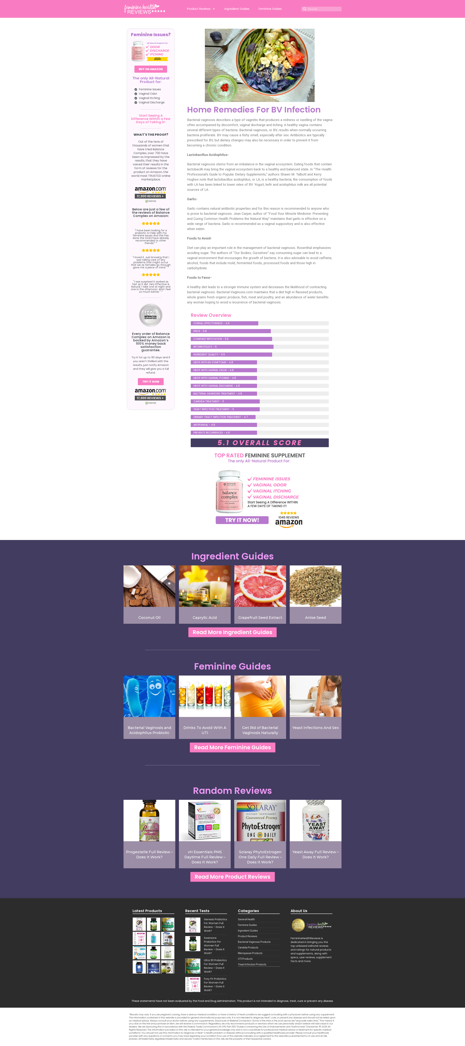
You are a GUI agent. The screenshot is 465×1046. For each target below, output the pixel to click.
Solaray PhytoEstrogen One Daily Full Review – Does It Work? (260, 857)
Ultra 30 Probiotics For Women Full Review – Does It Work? (215, 966)
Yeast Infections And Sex (315, 727)
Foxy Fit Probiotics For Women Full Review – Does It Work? (215, 984)
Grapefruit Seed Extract (260, 617)
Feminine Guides (270, 9)
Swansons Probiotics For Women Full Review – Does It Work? (214, 945)
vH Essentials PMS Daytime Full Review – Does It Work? (204, 857)
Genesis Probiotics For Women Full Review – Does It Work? (215, 925)
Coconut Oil (149, 617)
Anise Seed (315, 617)
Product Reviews (199, 9)
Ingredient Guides (236, 9)
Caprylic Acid (205, 617)
